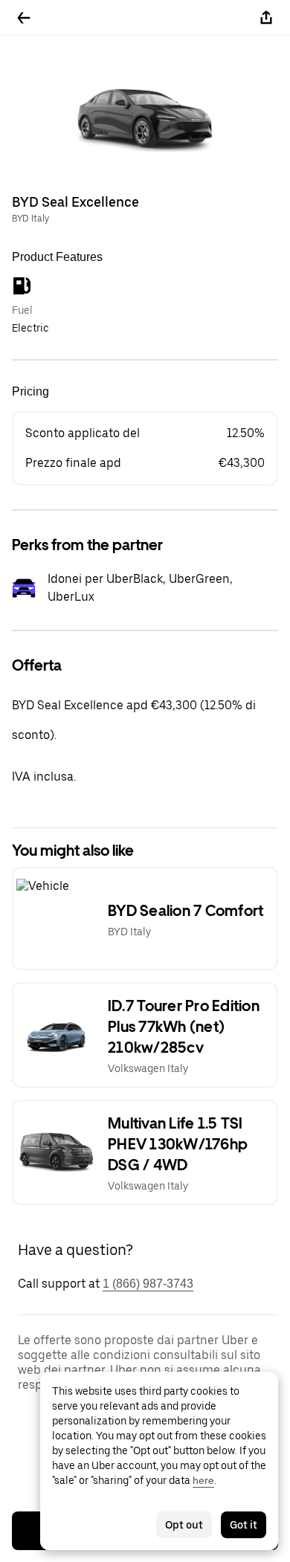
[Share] (266, 18)
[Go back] (24, 18)
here (203, 1480)
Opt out (184, 1525)
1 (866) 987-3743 (148, 1283)
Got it (243, 1525)
